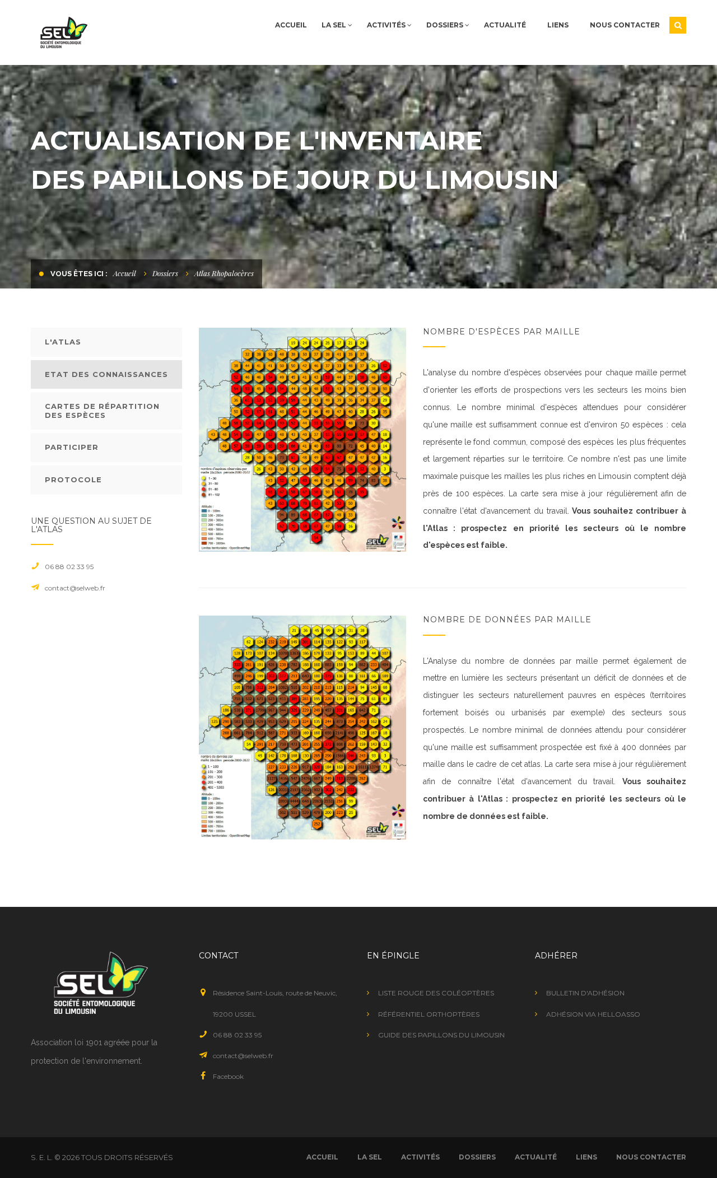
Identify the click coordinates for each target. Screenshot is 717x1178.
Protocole (73, 479)
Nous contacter (625, 25)
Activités (387, 25)
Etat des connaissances (106, 374)
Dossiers (445, 25)
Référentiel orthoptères (428, 1014)
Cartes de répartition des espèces (102, 411)
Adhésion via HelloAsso (593, 1014)
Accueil (291, 25)
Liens (558, 25)
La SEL (335, 25)
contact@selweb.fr (75, 588)
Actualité (505, 25)
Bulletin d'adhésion (585, 993)
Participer (72, 447)
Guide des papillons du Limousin (441, 1035)
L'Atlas (63, 341)
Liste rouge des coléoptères (436, 993)
